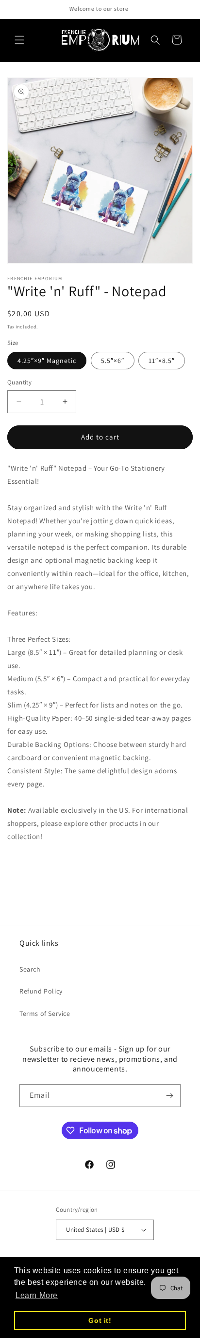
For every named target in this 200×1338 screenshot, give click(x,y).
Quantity (19, 382)
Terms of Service (44, 1013)
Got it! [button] (99, 1320)
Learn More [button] (37, 1295)
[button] (19, 40)
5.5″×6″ (112, 360)
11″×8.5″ (162, 360)
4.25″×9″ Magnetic (46, 360)
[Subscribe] (169, 1095)
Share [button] (27, 865)
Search (30, 969)
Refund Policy (41, 991)
